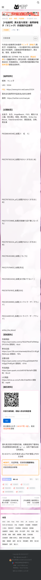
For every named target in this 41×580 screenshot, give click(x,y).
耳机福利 (25, 541)
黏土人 (16, 544)
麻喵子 (32, 45)
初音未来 (25, 528)
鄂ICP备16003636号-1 (20, 557)
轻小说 (36, 541)
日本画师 (5, 538)
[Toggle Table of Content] (34, 38)
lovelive (31, 521)
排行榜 (4, 534)
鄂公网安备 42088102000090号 (22, 560)
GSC (22, 521)
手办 (37, 531)
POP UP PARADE (7, 525)
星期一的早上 (13, 538)
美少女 (19, 541)
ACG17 (6, 462)
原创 (16, 531)
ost (37, 521)
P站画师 (21, 525)
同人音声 (22, 531)
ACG (3, 521)
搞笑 (14, 534)
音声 (11, 544)
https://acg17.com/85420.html (15, 465)
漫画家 (9, 541)
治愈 (33, 538)
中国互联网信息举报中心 (22, 562)
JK (26, 521)
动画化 (11, 531)
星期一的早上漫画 (24, 538)
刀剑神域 (18, 528)
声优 (28, 531)
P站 (3, 89)
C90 (8, 521)
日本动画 (30, 534)
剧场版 (31, 528)
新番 (24, 534)
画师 (14, 541)
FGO (17, 521)
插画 (9, 534)
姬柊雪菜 (5, 64)
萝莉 (31, 541)
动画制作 (5, 531)
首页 (10, 18)
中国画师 (34, 525)
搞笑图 (19, 534)
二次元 (4, 528)
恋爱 (32, 531)
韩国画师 (5, 544)
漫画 (3, 541)
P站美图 (21, 18)
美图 (15, 18)
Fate (13, 521)
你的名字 (10, 528)
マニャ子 (24, 45)
